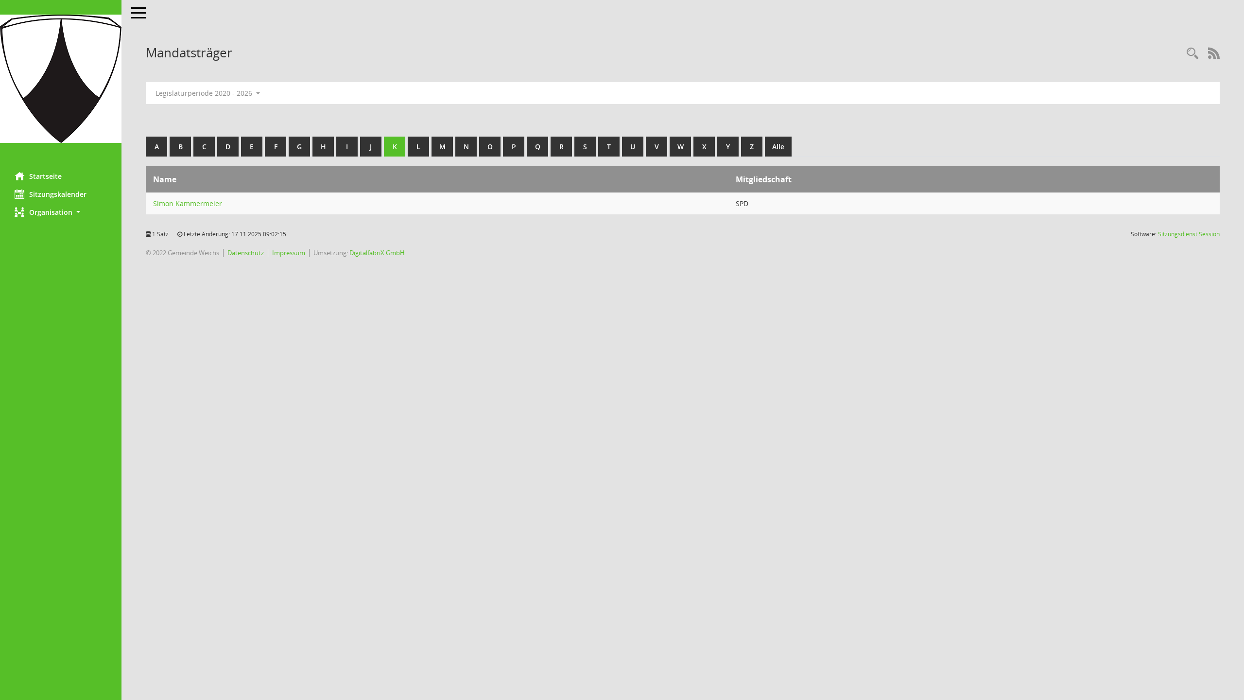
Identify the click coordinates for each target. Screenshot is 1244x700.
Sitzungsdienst (1189, 234)
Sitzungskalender (57, 194)
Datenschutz (245, 252)
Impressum (288, 252)
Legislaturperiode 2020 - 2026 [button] (205, 93)
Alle (778, 146)
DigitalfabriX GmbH (377, 252)
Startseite (45, 176)
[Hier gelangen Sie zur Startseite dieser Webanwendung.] (60, 79)
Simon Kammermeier (187, 203)
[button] (60, 212)
